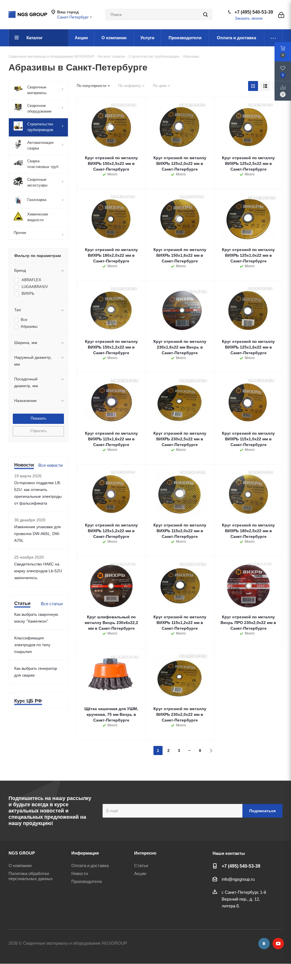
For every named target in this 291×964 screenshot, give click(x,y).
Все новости (50, 465)
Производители (86, 881)
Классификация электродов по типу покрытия (32, 645)
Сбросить (38, 431)
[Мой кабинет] (281, 14)
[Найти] (205, 14)
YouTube (278, 943)
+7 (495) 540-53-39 (253, 12)
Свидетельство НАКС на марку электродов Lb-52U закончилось (38, 571)
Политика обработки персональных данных (31, 876)
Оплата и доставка (90, 865)
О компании (20, 865)
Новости (79, 873)
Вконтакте (264, 943)
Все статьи (52, 603)
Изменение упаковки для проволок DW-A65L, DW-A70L (37, 534)
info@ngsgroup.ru (238, 879)
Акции (140, 873)
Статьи (141, 865)
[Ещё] (273, 37)
